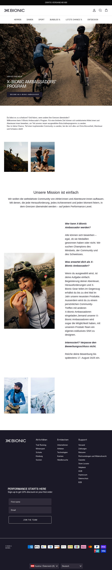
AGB (80, 471)
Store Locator (83, 464)
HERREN (17, 19)
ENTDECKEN (93, 19)
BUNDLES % (55, 19)
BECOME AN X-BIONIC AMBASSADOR (24, 94)
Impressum (82, 475)
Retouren (82, 452)
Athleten (60, 449)
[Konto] (94, 10)
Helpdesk (82, 467)
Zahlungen (82, 449)
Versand (81, 445)
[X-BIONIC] (14, 10)
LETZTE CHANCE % (74, 19)
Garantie (81, 460)
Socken (39, 460)
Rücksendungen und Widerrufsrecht (92, 456)
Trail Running (41, 445)
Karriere (60, 456)
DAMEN (30, 19)
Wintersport (40, 449)
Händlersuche (62, 460)
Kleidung (39, 456)
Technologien (62, 452)
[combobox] (44, 566)
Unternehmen (62, 445)
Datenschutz (83, 478)
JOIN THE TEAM (30, 520)
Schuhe (39, 452)
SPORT (41, 19)
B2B (80, 482)
